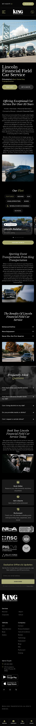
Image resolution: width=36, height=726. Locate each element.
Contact (20, 626)
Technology (21, 638)
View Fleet (9, 87)
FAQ (19, 647)
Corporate (5, 615)
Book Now (28, 4)
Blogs (19, 644)
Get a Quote (6, 4)
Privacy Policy (29, 586)
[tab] (13, 237)
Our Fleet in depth (18, 242)
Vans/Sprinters (14, 201)
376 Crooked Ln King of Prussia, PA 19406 (9, 669)
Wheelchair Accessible (19, 206)
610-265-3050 (8, 664)
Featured (10, 196)
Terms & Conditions (24, 632)
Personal (4, 612)
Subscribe (18, 581)
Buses (26, 201)
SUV (28, 196)
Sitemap (20, 653)
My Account (21, 650)
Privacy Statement (23, 629)
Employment (22, 641)
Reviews (20, 635)
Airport (21, 612)
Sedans (20, 196)
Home (6, 109)
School (18, 211)
